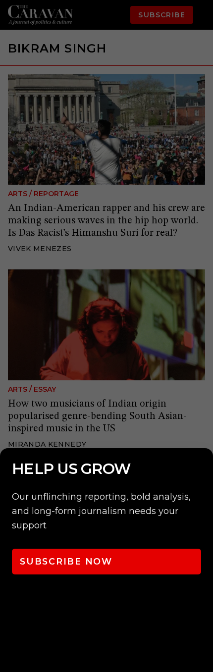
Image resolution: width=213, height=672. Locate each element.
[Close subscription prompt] (203, 469)
